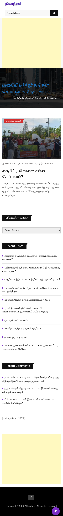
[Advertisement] (31, 43)
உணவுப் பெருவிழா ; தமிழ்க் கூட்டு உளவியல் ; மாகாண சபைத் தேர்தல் (30, 290)
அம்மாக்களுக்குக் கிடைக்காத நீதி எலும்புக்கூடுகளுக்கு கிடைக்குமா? (31, 269)
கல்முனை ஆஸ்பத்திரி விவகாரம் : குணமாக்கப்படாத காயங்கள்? (29, 257)
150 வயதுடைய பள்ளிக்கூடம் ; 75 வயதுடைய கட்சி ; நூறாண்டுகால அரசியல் (30, 347)
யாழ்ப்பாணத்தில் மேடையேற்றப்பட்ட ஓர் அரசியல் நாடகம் (32, 279)
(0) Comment (46, 163)
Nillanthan (10, 163)
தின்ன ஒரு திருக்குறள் (16, 337)
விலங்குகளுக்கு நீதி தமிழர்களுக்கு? (23, 328)
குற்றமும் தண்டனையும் (16, 320)
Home (8, 98)
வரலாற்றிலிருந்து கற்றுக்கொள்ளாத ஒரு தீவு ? (27, 299)
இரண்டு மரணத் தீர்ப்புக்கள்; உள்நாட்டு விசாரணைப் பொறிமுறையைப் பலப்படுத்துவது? (26, 310)
